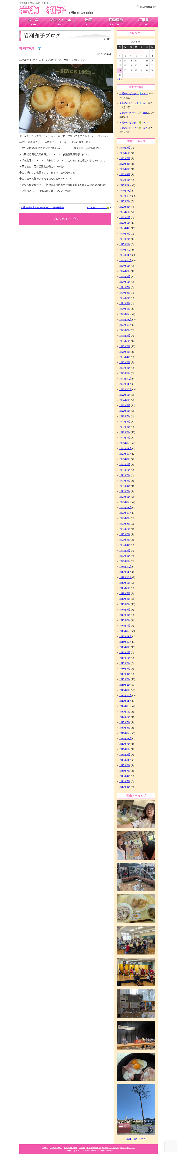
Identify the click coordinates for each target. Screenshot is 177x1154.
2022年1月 (124, 437)
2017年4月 (124, 727)
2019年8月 (124, 588)
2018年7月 (124, 658)
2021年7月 (124, 470)
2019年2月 (124, 620)
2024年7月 (124, 276)
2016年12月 (125, 733)
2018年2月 (124, 685)
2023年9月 (124, 330)
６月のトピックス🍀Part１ (133, 128)
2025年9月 (124, 201)
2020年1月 (124, 561)
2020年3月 (124, 550)
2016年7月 (124, 744)
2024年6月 (124, 282)
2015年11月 (125, 760)
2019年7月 (124, 593)
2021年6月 (124, 475)
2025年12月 (125, 185)
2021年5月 (124, 480)
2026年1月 (124, 180)
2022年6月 (124, 411)
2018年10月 (125, 642)
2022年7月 (124, 405)
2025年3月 (124, 233)
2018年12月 (125, 631)
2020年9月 (124, 518)
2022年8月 (124, 400)
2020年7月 (124, 529)
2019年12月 (125, 566)
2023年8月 (124, 335)
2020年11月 (125, 507)
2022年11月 (125, 384)
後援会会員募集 (93, 1147)
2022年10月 (125, 389)
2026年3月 (124, 169)
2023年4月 (124, 357)
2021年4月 (124, 486)
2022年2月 (124, 432)
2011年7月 (124, 781)
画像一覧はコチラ (136, 1139)
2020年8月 (124, 523)
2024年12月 (125, 249)
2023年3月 (124, 362)
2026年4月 (124, 163)
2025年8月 (124, 207)
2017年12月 (125, 695)
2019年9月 (124, 582)
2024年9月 (124, 266)
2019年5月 (124, 604)
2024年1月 (124, 308)
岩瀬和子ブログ (127, 1147)
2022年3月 (124, 427)
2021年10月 (125, 454)
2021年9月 (124, 459)
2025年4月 (124, 228)
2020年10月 (125, 513)
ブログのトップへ (65, 219)
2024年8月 (124, 271)
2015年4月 (124, 776)
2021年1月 (124, 497)
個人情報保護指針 (110, 1147)
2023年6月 (124, 346)
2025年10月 (125, 196)
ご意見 (144, 22)
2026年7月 (124, 147)
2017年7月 (124, 722)
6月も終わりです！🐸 (98, 207)
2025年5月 (124, 223)
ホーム (45, 1147)
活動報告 (116, 22)
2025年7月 (124, 212)
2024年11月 (125, 255)
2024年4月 (124, 292)
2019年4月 (124, 609)
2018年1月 (124, 690)
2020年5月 (124, 539)
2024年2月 (124, 303)
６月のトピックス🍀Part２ (133, 122)
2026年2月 (124, 174)
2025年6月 (124, 217)
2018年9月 (124, 647)
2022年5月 (124, 416)
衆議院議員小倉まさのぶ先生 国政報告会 (42, 207)
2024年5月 (124, 287)
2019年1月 (124, 625)
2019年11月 (125, 572)
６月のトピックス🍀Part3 (133, 113)
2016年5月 (124, 749)
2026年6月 (124, 153)
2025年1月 (124, 244)
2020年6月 (124, 534)
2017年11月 (125, 701)
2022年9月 (124, 395)
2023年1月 (124, 373)
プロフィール (60, 22)
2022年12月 (125, 378)
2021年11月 (125, 448)
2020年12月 (125, 502)
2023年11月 (125, 319)
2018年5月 (124, 668)
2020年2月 (124, 556)
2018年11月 (125, 636)
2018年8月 (124, 652)
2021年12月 (125, 443)
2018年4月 (124, 674)
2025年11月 (125, 190)
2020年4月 (124, 545)
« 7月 (120, 79)
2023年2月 (124, 368)
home (33, 22)
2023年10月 (125, 325)
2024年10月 (125, 260)
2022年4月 (124, 421)
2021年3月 (124, 491)
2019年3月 (124, 615)
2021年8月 (124, 464)
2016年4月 (124, 754)
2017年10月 (125, 706)
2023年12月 (125, 314)
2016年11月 (125, 738)
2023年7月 (124, 341)
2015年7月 (124, 770)
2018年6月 (124, 663)
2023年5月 (124, 351)
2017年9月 (124, 711)
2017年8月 (124, 717)
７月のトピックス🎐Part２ (133, 93)
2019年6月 (124, 598)
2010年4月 (124, 787)
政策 (88, 22)
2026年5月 (124, 158)
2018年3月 (124, 679)
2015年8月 (124, 765)
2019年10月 (125, 577)
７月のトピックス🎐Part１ (133, 103)
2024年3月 (124, 298)
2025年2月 (124, 239)
